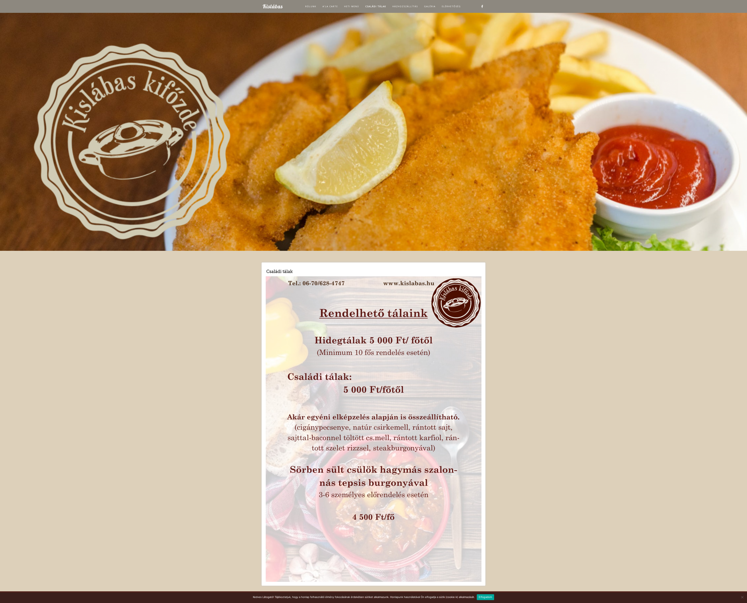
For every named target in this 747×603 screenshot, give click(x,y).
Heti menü (351, 6)
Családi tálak (375, 6)
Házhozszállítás (405, 6)
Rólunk (310, 6)
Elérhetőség (451, 6)
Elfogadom (485, 597)
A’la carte (330, 6)
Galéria (430, 6)
